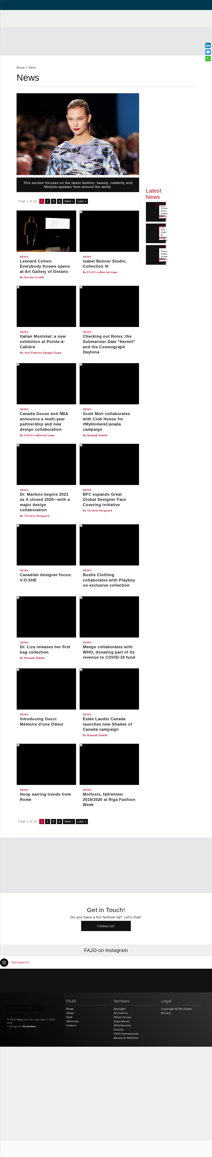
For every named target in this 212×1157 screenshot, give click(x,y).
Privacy (166, 1013)
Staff (69, 1017)
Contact (71, 1025)
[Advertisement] (106, 40)
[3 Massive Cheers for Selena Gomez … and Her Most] (17, 980)
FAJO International (126, 1033)
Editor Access (123, 1017)
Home (21, 67)
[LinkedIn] (208, 45)
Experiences (122, 1021)
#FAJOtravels (122, 1025)
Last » (82, 201)
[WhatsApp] (208, 58)
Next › (69, 201)
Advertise (72, 1021)
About (70, 1013)
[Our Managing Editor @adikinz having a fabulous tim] (194, 980)
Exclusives (121, 1013)
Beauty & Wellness (126, 1037)
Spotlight (120, 1008)
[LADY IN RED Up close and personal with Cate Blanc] (123, 980)
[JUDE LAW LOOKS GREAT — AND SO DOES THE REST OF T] (53, 980)
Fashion (119, 1029)
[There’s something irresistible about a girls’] (159, 980)
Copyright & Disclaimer (176, 1008)
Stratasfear (29, 1026)
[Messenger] (208, 52)
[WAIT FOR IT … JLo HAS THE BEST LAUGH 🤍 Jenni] (88, 980)
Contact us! (106, 926)
